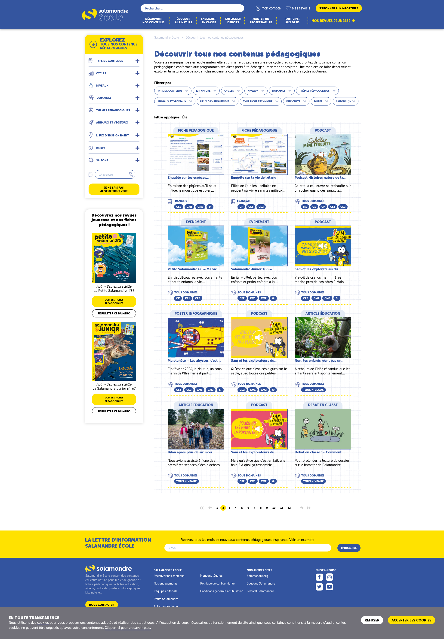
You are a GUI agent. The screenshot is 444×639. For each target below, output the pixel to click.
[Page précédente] (210, 507)
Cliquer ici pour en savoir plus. (128, 627)
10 (274, 507)
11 (281, 507)
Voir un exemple (301, 539)
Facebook (319, 577)
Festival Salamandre (260, 591)
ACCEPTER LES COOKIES (412, 620)
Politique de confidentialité (217, 583)
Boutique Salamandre (261, 583)
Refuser (372, 620)
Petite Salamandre (166, 599)
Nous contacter (101, 604)
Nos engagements (165, 583)
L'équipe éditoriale (166, 591)
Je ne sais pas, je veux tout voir (114, 189)
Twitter (319, 587)
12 (289, 507)
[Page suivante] (301, 507)
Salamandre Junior (166, 606)
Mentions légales (211, 575)
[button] (114, 59)
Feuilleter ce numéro (114, 313)
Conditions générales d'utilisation (221, 591)
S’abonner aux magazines (338, 8)
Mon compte (271, 8)
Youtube (329, 587)
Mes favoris (301, 8)
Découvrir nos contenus (169, 576)
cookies (43, 622)
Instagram (329, 577)
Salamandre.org (257, 576)
